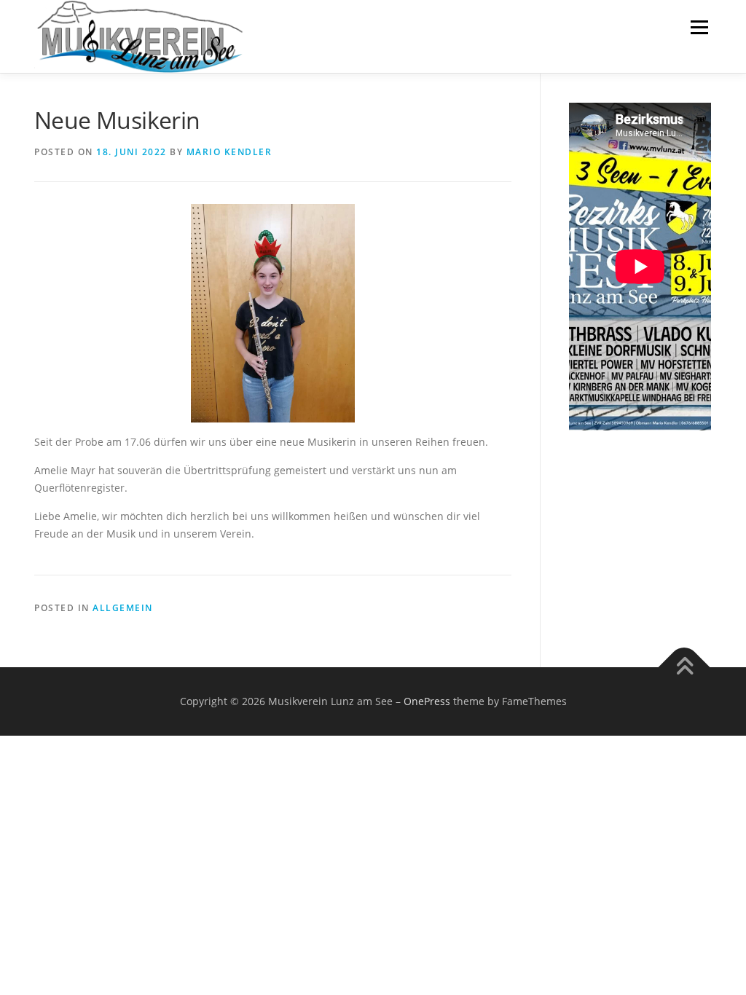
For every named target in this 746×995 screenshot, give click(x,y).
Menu (699, 27)
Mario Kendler (229, 152)
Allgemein (123, 608)
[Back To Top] (684, 667)
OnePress (427, 701)
